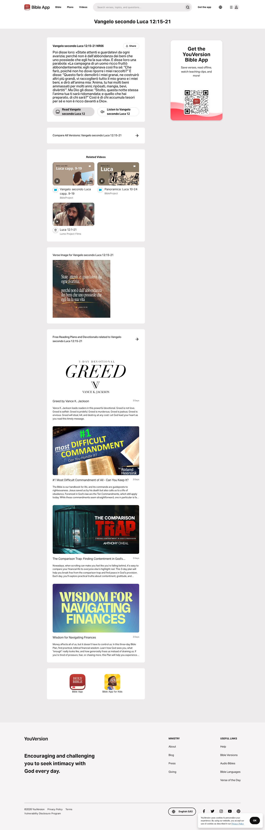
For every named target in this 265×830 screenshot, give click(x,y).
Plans (70, 7)
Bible (58, 7)
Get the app (204, 7)
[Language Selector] (220, 7)
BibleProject (66, 197)
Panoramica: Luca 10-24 (122, 189)
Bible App (77, 691)
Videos (83, 7)
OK (255, 820)
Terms (68, 809)
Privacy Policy (55, 809)
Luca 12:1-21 (72, 229)
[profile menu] (234, 7)
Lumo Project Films (70, 233)
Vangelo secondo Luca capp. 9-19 (75, 191)
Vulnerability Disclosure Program (42, 813)
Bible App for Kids (112, 691)
